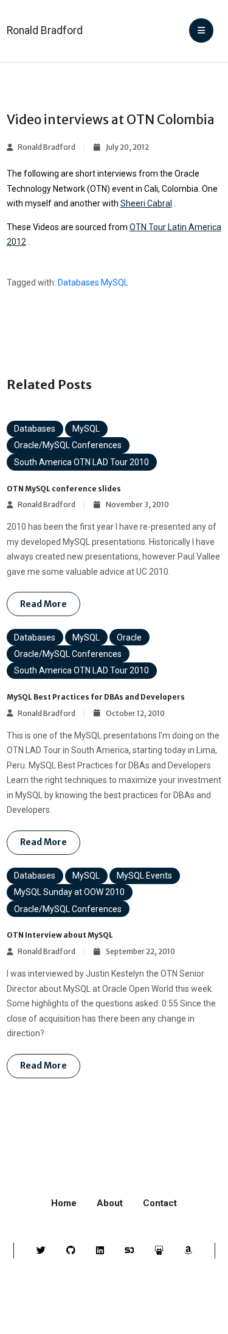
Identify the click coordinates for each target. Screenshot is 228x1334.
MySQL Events (144, 875)
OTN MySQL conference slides (64, 488)
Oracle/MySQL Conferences (68, 445)
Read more (43, 604)
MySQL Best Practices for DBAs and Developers (96, 696)
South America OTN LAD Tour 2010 (81, 462)
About (110, 1203)
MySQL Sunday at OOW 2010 (69, 892)
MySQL (114, 282)
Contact (160, 1203)
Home (64, 1203)
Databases (78, 282)
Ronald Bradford (45, 30)
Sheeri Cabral (146, 203)
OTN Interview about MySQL (60, 934)
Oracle (129, 637)
